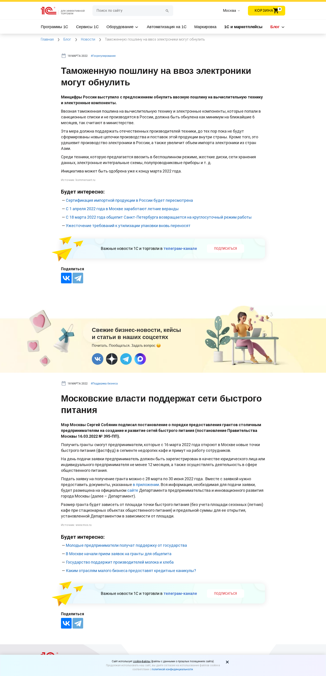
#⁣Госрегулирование (103, 55)
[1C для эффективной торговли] (66, 11)
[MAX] (140, 359)
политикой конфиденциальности (172, 669)
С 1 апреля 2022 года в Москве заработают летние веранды (122, 208)
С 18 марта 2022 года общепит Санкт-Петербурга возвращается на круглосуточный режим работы (159, 217)
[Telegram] (78, 278)
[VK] (97, 359)
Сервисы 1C (87, 27)
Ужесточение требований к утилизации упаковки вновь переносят (128, 225)
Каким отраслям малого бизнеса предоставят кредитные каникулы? (131, 570)
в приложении (146, 484)
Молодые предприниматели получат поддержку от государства (126, 545)
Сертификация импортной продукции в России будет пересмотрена (129, 200)
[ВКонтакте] (66, 278)
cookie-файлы (142, 661)
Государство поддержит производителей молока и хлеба (120, 562)
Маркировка (205, 27)
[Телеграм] (126, 359)
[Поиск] (167, 10)
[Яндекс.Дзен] (112, 359)
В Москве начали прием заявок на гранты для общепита (118, 553)
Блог (275, 27)
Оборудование (120, 27)
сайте (132, 490)
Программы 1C (54, 27)
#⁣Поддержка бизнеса (104, 383)
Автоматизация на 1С (166, 27)
